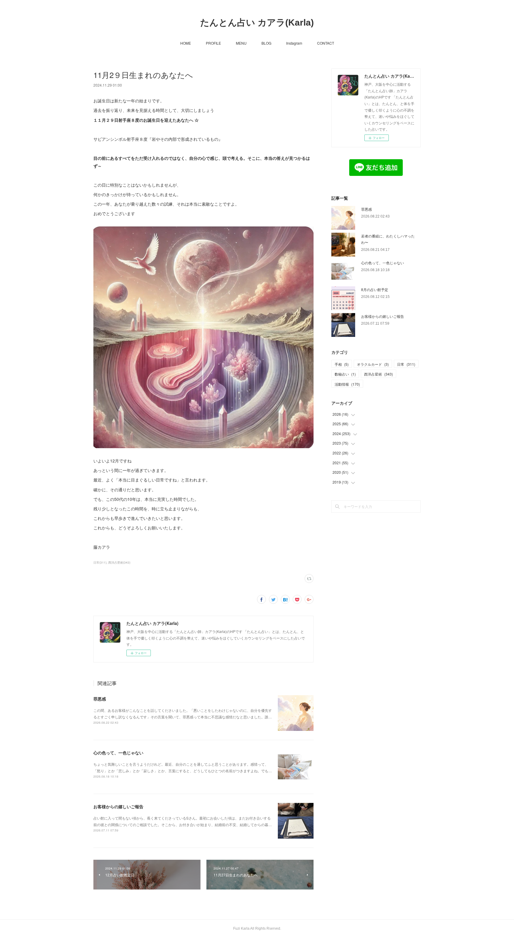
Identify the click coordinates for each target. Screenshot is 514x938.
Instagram (294, 43)
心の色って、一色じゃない (118, 753)
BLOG (266, 43)
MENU (241, 43)
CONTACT (325, 43)
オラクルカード (373, 364)
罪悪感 (99, 699)
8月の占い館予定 (374, 289)
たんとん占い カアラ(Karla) (257, 22)
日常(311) (99, 562)
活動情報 (347, 384)
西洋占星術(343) (119, 562)
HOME (185, 43)
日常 (406, 364)
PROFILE (213, 43)
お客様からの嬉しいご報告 (118, 806)
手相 (342, 364)
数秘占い (345, 373)
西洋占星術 (378, 373)
